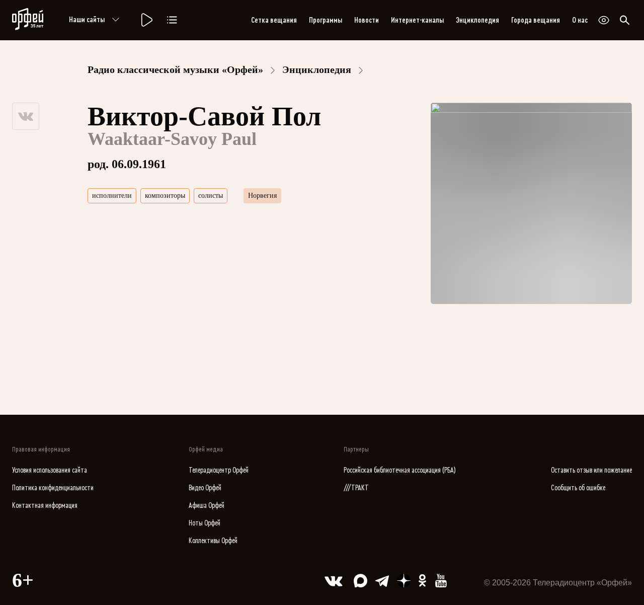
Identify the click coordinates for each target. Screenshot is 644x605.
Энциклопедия (477, 20)
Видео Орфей (205, 488)
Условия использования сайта (49, 470)
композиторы (165, 195)
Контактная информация (44, 505)
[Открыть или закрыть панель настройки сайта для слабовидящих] (604, 20)
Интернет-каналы (417, 20)
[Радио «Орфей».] (146, 20)
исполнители (112, 195)
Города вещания (535, 20)
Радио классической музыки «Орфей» (175, 69)
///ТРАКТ (356, 488)
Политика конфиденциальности (53, 488)
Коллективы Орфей (213, 541)
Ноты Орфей (204, 523)
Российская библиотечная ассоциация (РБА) (400, 470)
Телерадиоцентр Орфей (219, 470)
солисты (210, 195)
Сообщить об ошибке (578, 488)
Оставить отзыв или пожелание (591, 470)
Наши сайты (87, 20)
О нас (580, 20)
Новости (366, 20)
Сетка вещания (274, 20)
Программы (325, 20)
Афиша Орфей (206, 505)
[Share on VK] (26, 116)
